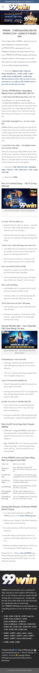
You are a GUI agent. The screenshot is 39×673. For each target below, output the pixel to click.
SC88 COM (31, 624)
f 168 (16, 170)
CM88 (14, 177)
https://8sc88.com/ (9, 74)
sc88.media (27, 76)
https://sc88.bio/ (15, 619)
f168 (30, 170)
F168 (14, 167)
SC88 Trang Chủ (27, 616)
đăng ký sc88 (17, 71)
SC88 (6, 616)
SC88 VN (17, 616)
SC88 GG (22, 621)
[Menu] (3, 6)
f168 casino (23, 170)
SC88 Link (22, 624)
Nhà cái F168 (22, 167)
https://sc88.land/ (10, 624)
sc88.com (27, 71)
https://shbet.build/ (24, 638)
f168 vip (9, 170)
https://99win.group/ (26, 650)
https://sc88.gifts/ (11, 621)
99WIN (19, 41)
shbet (19, 633)
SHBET (6, 633)
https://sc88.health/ (14, 76)
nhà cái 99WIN (25, 553)
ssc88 (19, 74)
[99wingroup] (19, 6)
